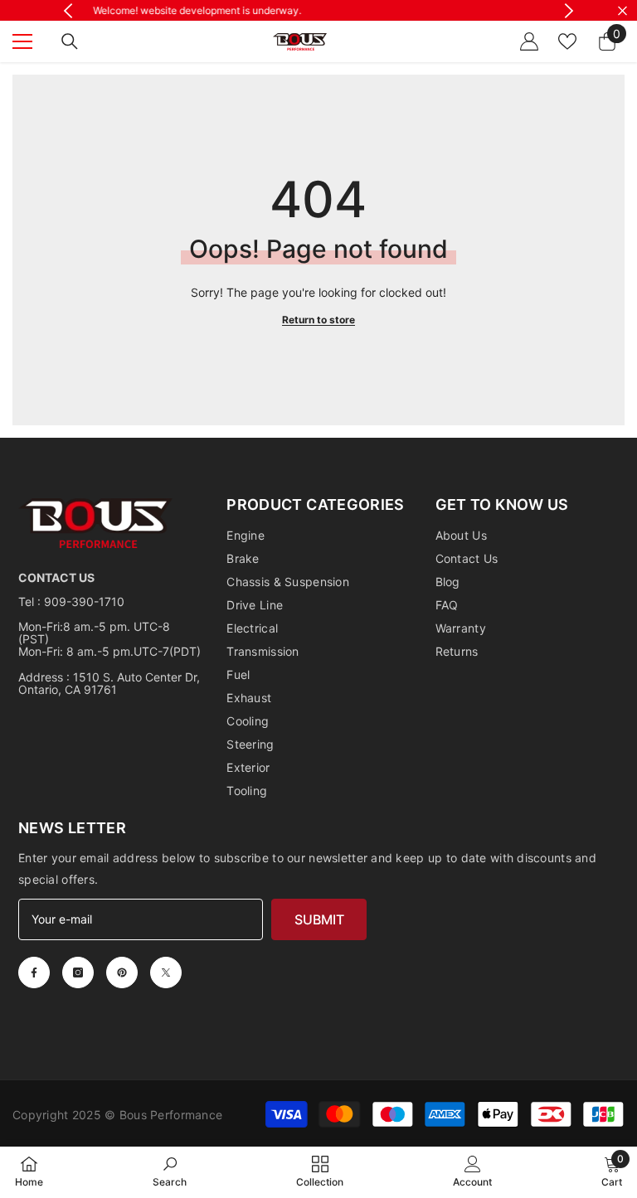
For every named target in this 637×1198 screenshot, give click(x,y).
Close (622, 10)
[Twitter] (166, 972)
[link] (169, 1171)
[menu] (22, 41)
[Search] (70, 41)
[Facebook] (34, 972)
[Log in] (529, 41)
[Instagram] (78, 972)
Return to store (318, 319)
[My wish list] (567, 41)
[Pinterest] (122, 972)
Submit (319, 919)
